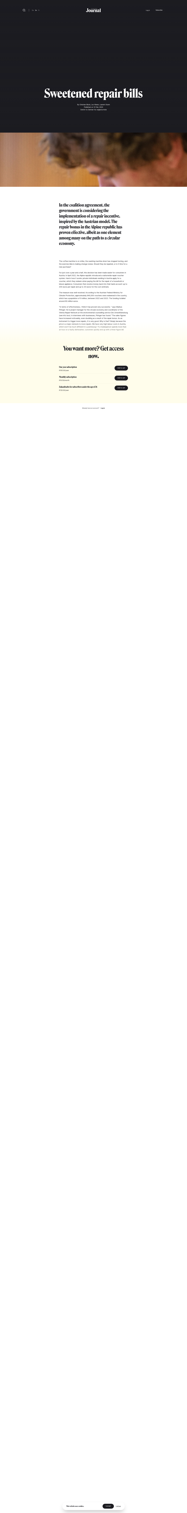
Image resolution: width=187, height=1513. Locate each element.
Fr (39, 10)
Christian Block (85, 105)
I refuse (118, 1506)
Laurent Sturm (105, 105)
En (36, 10)
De (33, 10)
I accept (108, 1506)
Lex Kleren (95, 105)
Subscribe (159, 10)
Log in (148, 10)
